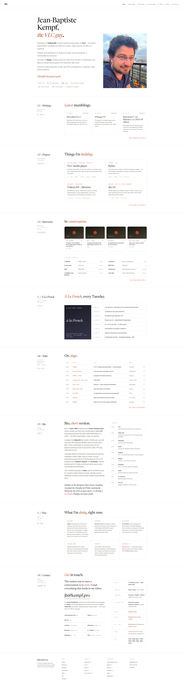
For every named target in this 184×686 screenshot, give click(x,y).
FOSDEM (75, 367)
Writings (131, 4)
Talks (160, 4)
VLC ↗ (86, 665)
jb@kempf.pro (126, 547)
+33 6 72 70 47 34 (134, 631)
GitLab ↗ (109, 667)
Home (124, 4)
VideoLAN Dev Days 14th (80, 380)
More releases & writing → (138, 138)
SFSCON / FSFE (77, 375)
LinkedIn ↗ (110, 670)
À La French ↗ (88, 673)
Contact (64, 679)
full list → (41, 368)
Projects (140, 4)
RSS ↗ (109, 673)
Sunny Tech (76, 384)
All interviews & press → (138, 280)
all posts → (41, 114)
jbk (6, 4)
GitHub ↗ (109, 665)
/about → (40, 433)
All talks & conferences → (138, 407)
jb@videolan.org (133, 624)
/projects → (41, 163)
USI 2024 (75, 393)
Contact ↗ (175, 4)
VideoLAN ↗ (88, 662)
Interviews (151, 4)
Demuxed (75, 397)
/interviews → (42, 232)
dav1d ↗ (86, 667)
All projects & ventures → (138, 205)
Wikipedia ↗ (110, 676)
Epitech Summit (77, 371)
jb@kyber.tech (132, 617)
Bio (167, 4)
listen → (40, 305)
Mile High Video (78, 389)
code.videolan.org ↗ (112, 662)
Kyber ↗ (86, 670)
